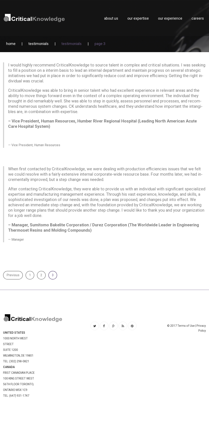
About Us (111, 18)
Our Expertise (138, 18)
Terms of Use (186, 325)
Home (11, 44)
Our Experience (170, 18)
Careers (197, 18)
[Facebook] (104, 326)
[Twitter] (94, 326)
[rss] (123, 326)
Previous (13, 275)
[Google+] (113, 326)
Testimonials (38, 44)
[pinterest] (132, 326)
